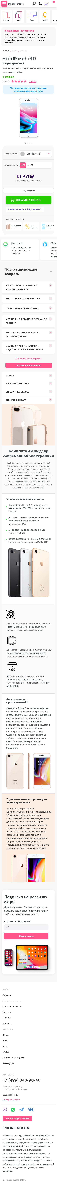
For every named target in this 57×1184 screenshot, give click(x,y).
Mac (5, 1046)
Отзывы (10, 375)
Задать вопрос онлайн (28, 365)
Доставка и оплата (12, 1006)
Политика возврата (12, 1000)
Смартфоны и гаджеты (14, 1057)
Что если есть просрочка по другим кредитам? (22, 334)
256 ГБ (30, 165)
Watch (6, 1052)
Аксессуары (8, 1063)
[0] (46, 4)
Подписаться (26, 935)
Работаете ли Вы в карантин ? (23, 298)
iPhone (14, 50)
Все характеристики (17, 383)
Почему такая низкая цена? (22, 308)
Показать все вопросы (28, 358)
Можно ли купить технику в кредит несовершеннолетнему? (24, 347)
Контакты (7, 1023)
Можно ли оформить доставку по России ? (26, 321)
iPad (5, 1040)
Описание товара (16, 399)
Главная (6, 50)
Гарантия (7, 995)
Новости (7, 1012)
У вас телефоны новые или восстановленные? (21, 287)
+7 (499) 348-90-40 (21, 1080)
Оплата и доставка (17, 391)
